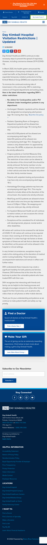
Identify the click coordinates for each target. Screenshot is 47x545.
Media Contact (7, 475)
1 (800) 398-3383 (21, 427)
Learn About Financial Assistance (13, 530)
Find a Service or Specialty (11, 516)
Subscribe (8, 380)
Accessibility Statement (10, 451)
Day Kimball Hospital (9, 487)
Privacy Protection (8, 468)
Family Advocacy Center (10, 504)
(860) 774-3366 (20, 422)
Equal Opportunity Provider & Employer (16, 461)
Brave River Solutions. (31, 539)
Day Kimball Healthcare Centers (13, 494)
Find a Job (6, 523)
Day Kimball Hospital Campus (12, 491)
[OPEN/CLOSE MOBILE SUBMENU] (43, 22)
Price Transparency (8, 465)
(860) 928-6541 (7, 422)
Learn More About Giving (15, 352)
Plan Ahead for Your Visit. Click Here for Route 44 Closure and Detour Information (25, 5)
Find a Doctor (7, 513)
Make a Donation (8, 520)
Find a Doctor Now (13, 326)
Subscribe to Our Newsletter (16, 369)
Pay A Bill (14, 17)
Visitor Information (8, 472)
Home (4, 32)
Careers (4, 17)
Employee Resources (9, 479)
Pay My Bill (6, 527)
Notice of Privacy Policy (10, 454)
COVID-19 (25, 17)
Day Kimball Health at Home (12, 501)
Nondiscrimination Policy (10, 458)
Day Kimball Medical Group (11, 498)
